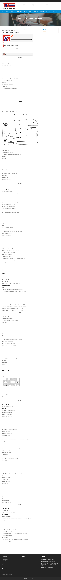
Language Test (19, 11)
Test (30, 11)
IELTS (3, 563)
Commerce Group (5, 559)
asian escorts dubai (9, 548)
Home (3, 11)
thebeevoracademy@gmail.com (7, 574)
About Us (7, 11)
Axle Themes (38, 578)
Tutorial (25, 11)
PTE (2, 564)
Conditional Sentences (43, 11)
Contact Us (55, 11)
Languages (12, 11)
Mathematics (4, 560)
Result (50, 11)
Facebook (3, 571)
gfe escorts (11, 30)
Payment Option (35, 11)
